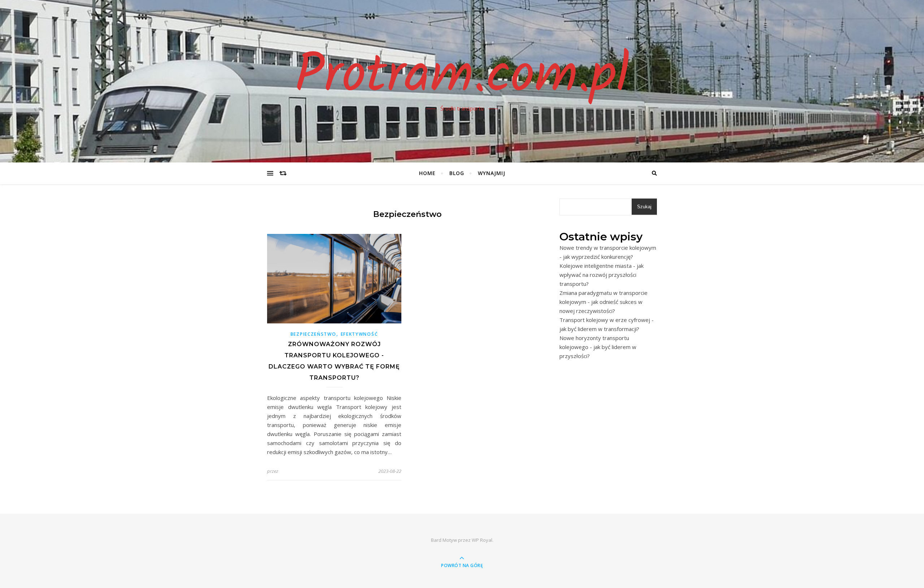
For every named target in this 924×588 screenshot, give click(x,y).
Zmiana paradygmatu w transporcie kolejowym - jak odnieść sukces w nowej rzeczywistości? (603, 301)
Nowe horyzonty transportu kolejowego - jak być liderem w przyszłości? (597, 347)
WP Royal (482, 540)
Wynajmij (491, 173)
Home (427, 173)
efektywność (359, 334)
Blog (456, 173)
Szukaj (644, 206)
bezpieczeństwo (313, 334)
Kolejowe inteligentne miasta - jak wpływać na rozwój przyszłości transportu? (601, 274)
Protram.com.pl (462, 77)
